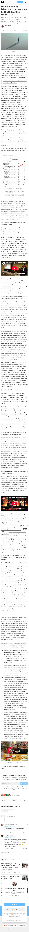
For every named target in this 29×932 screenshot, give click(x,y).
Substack (7, 929)
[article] (14, 868)
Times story (18, 655)
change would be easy (15, 243)
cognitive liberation (8, 71)
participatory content (16, 593)
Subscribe (20, 2)
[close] (24, 882)
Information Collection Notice (15, 788)
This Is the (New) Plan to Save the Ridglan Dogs (10, 877)
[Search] (26, 859)
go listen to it (20, 409)
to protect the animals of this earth (13, 240)
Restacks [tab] (11, 811)
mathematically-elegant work (9, 104)
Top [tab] (3, 859)
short (13, 597)
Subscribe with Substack (15, 910)
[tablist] (7, 810)
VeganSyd (7, 835)
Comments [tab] (4, 811)
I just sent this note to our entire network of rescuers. (9, 868)
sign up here (16, 636)
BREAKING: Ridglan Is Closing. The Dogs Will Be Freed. (10, 864)
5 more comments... (6, 852)
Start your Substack (11, 925)
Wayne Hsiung (8, 25)
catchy (16, 597)
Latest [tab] (6, 859)
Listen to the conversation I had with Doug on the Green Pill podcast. (15, 82)
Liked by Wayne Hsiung (10, 826)
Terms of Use (22, 786)
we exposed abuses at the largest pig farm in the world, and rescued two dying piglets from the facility (15, 690)
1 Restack (18, 795)
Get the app (22, 925)
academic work (13, 96)
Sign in (26, 2)
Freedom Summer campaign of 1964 (11, 205)
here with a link (12, 675)
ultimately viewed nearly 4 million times (12, 589)
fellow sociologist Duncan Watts (13, 99)
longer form (6, 593)
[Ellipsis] (27, 824)
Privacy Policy (17, 916)
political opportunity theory (9, 75)
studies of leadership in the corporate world (14, 529)
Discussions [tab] (12, 859)
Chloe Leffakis (8, 824)
